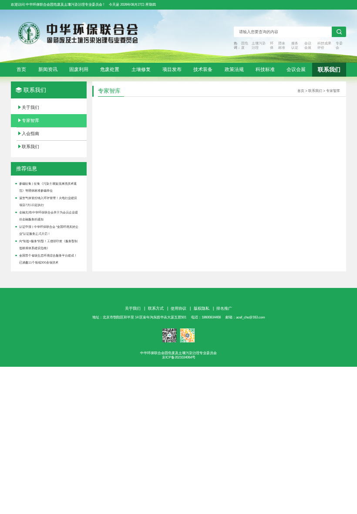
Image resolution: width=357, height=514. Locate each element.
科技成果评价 (324, 45)
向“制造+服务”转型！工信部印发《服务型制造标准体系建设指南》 (48, 245)
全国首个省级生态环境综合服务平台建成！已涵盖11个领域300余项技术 (48, 259)
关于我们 (30, 107)
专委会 (339, 45)
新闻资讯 (47, 69)
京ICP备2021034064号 (178, 357)
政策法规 (234, 69)
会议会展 (307, 45)
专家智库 (30, 120)
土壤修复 (141, 69)
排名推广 (224, 308)
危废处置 (109, 69)
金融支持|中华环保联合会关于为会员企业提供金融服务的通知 (48, 216)
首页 (21, 69)
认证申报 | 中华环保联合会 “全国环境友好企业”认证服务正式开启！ (48, 230)
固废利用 (78, 69)
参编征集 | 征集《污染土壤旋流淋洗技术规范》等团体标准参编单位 (48, 187)
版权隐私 (201, 308)
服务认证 (294, 45)
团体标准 (281, 45)
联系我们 (329, 69)
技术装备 (202, 69)
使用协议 (178, 308)
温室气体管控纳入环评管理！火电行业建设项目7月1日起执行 (48, 201)
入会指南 (30, 133)
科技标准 (265, 69)
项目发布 (172, 69)
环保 (271, 45)
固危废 (244, 45)
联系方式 (156, 308)
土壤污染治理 (259, 45)
